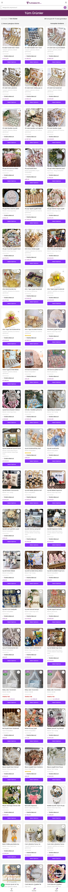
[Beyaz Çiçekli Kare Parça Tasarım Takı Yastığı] (56, 756)
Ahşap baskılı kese (31, 168)
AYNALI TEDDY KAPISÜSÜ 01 (33, 648)
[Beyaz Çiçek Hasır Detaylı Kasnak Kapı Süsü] (11, 756)
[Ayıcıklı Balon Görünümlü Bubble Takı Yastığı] (11, 479)
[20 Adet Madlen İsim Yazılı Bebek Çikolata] (34, 37)
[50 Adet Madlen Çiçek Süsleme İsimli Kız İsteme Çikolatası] (56, 117)
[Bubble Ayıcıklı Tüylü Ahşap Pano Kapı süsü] (56, 795)
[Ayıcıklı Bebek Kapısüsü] (56, 479)
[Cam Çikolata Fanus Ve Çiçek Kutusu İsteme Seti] (34, 833)
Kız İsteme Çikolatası (31, 291)
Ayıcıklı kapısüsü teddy (54, 529)
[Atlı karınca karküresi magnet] (34, 359)
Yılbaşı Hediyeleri (58, 170)
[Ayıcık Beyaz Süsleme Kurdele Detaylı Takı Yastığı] (56, 399)
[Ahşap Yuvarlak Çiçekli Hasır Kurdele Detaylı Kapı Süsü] (11, 238)
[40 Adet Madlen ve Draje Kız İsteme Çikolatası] (34, 117)
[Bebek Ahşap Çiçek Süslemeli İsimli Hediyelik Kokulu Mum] (34, 717)
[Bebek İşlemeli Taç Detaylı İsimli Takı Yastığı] (56, 717)
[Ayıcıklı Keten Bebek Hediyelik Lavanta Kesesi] (11, 560)
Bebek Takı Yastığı (52, 412)
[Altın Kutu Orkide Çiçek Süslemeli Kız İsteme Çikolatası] (34, 238)
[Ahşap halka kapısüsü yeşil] (56, 157)
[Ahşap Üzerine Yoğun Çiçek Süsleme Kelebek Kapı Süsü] (56, 198)
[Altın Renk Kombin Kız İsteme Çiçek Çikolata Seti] (11, 278)
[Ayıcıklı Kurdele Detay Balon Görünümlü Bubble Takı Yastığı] (34, 560)
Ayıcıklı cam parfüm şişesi (10, 529)
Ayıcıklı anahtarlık (53, 448)
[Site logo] (34, 2)
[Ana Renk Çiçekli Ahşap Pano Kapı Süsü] (56, 318)
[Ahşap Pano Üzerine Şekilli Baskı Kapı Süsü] (11, 198)
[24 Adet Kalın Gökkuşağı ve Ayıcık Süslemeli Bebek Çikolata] (34, 77)
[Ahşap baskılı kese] (34, 157)
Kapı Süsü (50, 170)
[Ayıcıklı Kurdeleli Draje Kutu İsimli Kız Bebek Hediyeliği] (56, 560)
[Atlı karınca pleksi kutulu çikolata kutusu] (56, 359)
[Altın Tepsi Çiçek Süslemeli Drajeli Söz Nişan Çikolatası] (34, 278)
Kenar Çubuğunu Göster (11, 23)
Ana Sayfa (4, 19)
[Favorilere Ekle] (18, 30)
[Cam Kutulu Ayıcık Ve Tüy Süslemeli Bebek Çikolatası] (11, 873)
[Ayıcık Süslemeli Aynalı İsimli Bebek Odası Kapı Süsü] (11, 437)
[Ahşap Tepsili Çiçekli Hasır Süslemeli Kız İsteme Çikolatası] (34, 198)
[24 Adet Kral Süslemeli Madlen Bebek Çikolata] (56, 77)
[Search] (65, 7)
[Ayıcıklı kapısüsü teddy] (56, 518)
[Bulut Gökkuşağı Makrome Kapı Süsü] (11, 833)
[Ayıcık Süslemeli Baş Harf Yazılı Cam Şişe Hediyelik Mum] (34, 437)
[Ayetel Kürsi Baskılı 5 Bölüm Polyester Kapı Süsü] (11, 399)
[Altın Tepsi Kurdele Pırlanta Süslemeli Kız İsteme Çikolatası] (34, 318)
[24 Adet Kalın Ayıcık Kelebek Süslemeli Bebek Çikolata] (56, 37)
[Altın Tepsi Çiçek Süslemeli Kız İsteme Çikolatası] (56, 278)
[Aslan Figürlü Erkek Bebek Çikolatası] (11, 359)
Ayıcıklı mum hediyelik (9, 609)
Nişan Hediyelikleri (30, 492)
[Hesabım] (66, 2)
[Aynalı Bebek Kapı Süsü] (56, 637)
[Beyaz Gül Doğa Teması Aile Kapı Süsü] (11, 795)
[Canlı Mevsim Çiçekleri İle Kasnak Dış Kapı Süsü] (34, 873)
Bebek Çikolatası (52, 372)
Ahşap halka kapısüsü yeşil (56, 168)
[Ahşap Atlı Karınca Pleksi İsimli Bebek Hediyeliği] (11, 157)
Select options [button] (11, 62)
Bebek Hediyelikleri (7, 170)
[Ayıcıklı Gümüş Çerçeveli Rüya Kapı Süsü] (34, 518)
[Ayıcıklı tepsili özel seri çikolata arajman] (56, 598)
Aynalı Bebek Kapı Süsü (54, 648)
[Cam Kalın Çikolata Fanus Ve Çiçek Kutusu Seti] (56, 833)
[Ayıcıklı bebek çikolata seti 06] (34, 479)
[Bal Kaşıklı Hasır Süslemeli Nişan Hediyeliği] (11, 717)
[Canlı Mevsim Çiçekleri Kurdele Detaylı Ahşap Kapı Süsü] (56, 873)
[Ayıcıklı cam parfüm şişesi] (11, 518)
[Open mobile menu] (2, 2)
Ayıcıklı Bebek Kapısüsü (54, 490)
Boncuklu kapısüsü (31, 805)
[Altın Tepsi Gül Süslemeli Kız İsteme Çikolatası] (11, 318)
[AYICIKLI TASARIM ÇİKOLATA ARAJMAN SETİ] (34, 399)
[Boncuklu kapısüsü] (34, 795)
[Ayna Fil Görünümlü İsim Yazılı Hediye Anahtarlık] (11, 637)
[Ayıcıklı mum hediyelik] (11, 598)
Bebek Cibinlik (6, 692)
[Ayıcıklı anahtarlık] (56, 437)
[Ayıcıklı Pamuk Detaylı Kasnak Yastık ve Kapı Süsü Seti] (34, 598)
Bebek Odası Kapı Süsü (9, 211)
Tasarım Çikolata (7, 50)
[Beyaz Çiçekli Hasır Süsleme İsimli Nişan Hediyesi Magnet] (34, 756)
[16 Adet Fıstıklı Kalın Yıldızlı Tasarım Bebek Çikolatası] (11, 37)
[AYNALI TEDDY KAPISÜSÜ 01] (34, 637)
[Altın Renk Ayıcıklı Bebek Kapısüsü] (56, 238)
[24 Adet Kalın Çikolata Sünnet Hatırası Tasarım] (11, 77)
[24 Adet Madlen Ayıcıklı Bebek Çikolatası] (11, 117)
